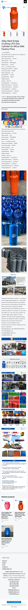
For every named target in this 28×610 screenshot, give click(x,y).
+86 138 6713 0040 (14, 585)
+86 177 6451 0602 (14, 583)
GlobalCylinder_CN (7, 568)
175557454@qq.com (14, 594)
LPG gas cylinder (21, 96)
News (3, 564)
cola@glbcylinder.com (13, 591)
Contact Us (5, 566)
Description (4, 109)
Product (4, 562)
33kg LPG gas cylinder (12, 96)
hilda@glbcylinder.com (13, 589)
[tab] (14, 109)
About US (4, 560)
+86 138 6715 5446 (14, 581)
